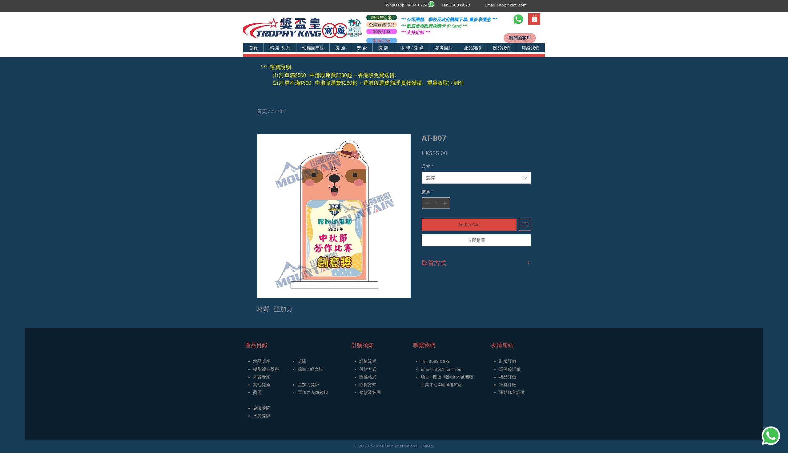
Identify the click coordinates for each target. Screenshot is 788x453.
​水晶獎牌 (261, 415)
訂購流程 (367, 361)
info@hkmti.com (511, 4)
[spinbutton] (435, 203)
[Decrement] (426, 203)
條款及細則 (370, 392)
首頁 (262, 111)
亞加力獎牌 (308, 384)
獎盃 (257, 392)
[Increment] (445, 203)
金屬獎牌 (261, 408)
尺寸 (427, 166)
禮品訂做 (507, 376)
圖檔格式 (367, 376)
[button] (279, 47)
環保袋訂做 (510, 369)
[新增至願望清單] (525, 225)
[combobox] (476, 178)
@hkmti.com (451, 369)
